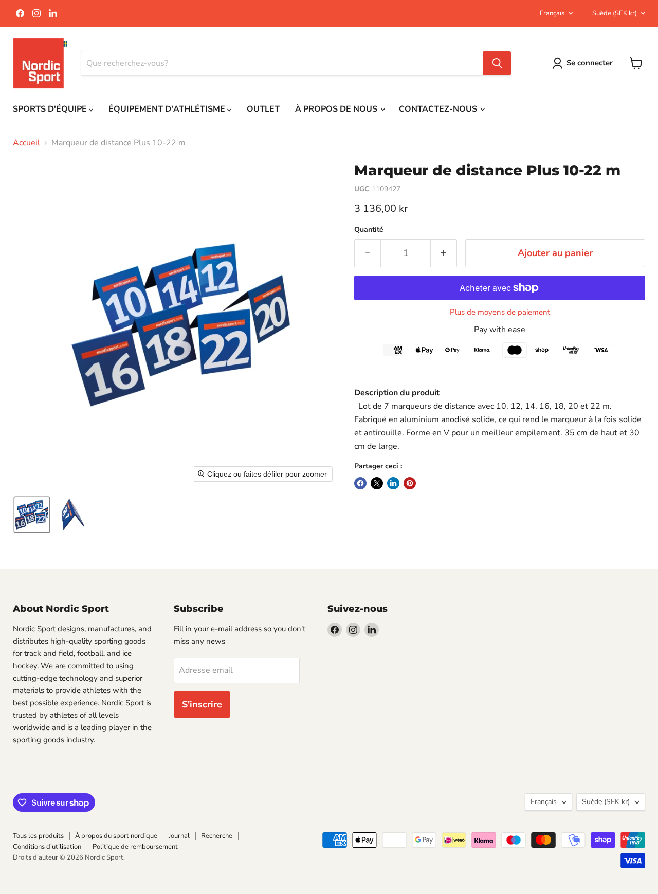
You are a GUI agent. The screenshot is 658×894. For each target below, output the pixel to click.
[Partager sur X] (377, 483)
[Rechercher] (497, 63)
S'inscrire (202, 704)
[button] (31, 514)
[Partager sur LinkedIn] (393, 483)
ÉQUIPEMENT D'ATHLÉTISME (167, 109)
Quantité (368, 230)
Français (552, 13)
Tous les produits (38, 836)
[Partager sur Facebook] (360, 483)
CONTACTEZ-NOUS (439, 109)
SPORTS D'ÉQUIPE (51, 109)
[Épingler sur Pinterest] (410, 483)
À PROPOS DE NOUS (337, 109)
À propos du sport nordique (116, 836)
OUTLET (263, 109)
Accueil (26, 143)
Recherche (216, 836)
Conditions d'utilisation (47, 846)
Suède (614, 13)
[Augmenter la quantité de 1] (444, 253)
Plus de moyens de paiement (500, 312)
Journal (179, 836)
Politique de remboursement (135, 846)
